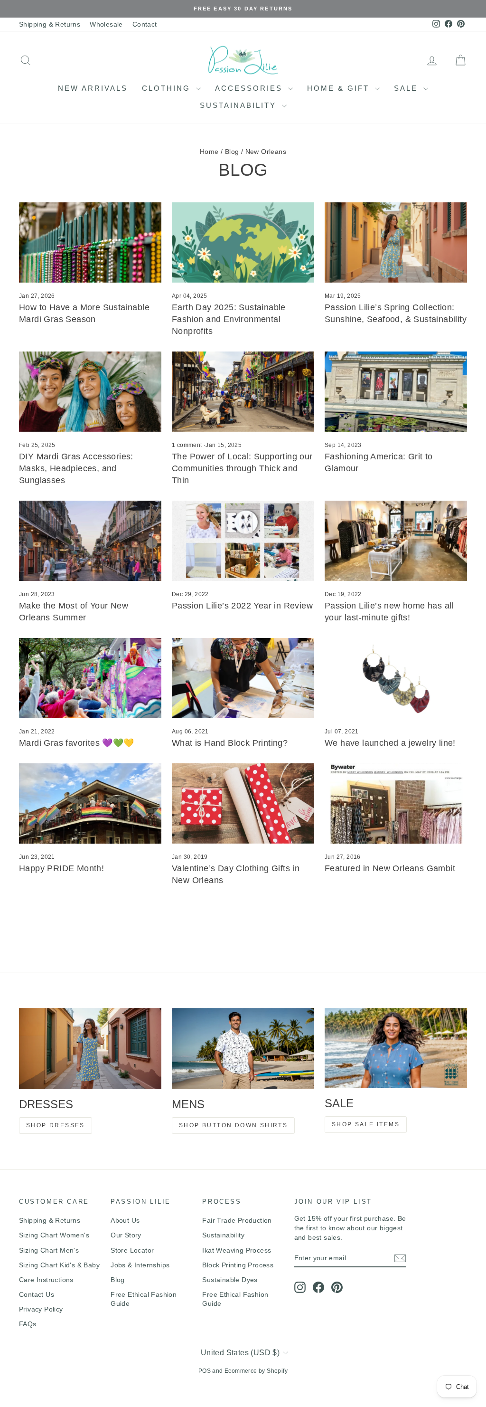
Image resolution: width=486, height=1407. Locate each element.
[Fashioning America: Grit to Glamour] (396, 392)
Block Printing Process (237, 1265)
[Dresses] (90, 1048)
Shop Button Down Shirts (233, 1125)
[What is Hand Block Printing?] (243, 678)
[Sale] (396, 1048)
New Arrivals (93, 88)
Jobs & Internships (140, 1265)
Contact (144, 24)
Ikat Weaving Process (236, 1250)
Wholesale (106, 24)
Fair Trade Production (236, 1220)
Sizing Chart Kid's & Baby (59, 1265)
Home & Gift (340, 88)
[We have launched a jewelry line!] (396, 678)
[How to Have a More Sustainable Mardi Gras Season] (90, 242)
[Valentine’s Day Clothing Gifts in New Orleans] (243, 803)
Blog (232, 151)
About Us (125, 1220)
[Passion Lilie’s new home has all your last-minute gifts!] (396, 541)
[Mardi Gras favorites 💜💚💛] (90, 678)
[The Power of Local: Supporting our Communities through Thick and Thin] (243, 392)
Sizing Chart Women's (54, 1235)
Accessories (250, 88)
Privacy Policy (41, 1309)
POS (204, 1371)
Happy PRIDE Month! (61, 868)
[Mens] (243, 1048)
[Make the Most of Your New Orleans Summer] (90, 541)
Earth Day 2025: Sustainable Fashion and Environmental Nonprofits (229, 319)
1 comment (188, 445)
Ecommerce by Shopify (256, 1371)
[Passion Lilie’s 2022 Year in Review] (243, 541)
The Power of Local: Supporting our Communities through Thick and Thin (242, 468)
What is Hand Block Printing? (230, 743)
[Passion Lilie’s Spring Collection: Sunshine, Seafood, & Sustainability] (396, 242)
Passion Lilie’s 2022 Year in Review (242, 605)
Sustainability (240, 105)
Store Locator (132, 1250)
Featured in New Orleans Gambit (390, 868)
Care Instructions (46, 1279)
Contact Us (36, 1294)
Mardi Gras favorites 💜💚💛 (76, 743)
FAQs (28, 1324)
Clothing (168, 88)
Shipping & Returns (49, 24)
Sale (407, 88)
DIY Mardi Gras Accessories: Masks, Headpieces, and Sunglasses (76, 468)
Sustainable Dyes (229, 1279)
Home (209, 151)
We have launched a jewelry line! (390, 743)
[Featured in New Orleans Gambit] (396, 803)
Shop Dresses (55, 1125)
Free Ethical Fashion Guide (144, 1299)
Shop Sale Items (366, 1124)
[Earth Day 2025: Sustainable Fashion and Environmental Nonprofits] (243, 242)
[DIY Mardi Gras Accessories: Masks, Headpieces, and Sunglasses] (90, 392)
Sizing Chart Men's (49, 1250)
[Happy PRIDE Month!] (90, 803)
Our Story (126, 1235)
